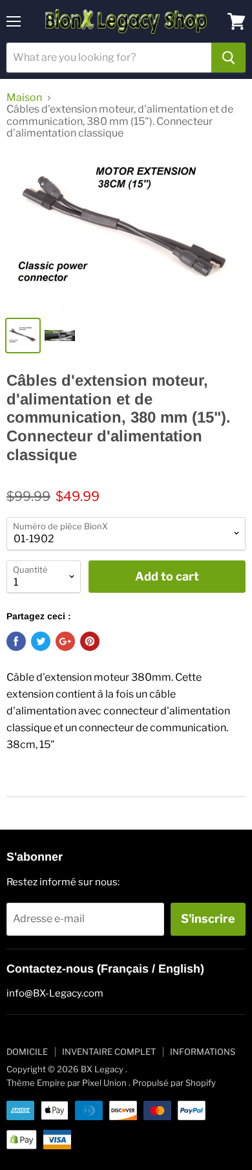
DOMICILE (27, 1051)
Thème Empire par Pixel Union (66, 1082)
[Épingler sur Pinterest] (90, 641)
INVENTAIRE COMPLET (109, 1051)
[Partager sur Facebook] (16, 641)
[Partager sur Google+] (65, 641)
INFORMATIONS (202, 1051)
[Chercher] (228, 57)
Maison (24, 98)
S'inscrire (208, 918)
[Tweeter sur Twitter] (40, 641)
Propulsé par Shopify (174, 1082)
